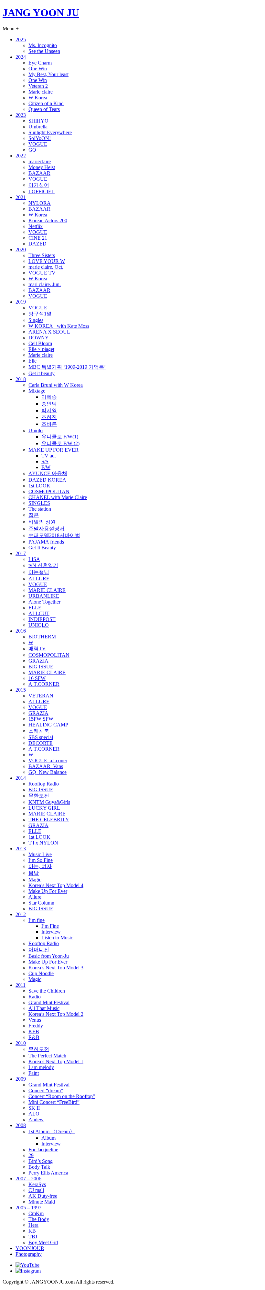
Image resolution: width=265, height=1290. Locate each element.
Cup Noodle (41, 973)
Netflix (35, 226)
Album (48, 1138)
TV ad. (48, 455)
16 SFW (37, 678)
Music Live (40, 854)
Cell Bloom (40, 343)
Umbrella (38, 126)
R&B (33, 1037)
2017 (21, 553)
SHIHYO (38, 121)
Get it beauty (41, 373)
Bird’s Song (40, 1161)
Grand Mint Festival (48, 1002)
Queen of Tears (44, 109)
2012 (21, 914)
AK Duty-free (42, 1196)
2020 (21, 249)
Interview (51, 932)
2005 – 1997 (28, 1207)
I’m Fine (50, 926)
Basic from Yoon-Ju (48, 956)
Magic (34, 879)
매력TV (37, 648)
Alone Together (44, 602)
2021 (21, 197)
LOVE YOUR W (46, 261)
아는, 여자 (40, 866)
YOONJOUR (30, 1248)
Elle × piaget (41, 349)
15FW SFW (40, 719)
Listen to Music (57, 937)
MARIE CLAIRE (47, 590)
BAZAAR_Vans (45, 766)
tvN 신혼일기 (43, 565)
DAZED (37, 243)
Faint (33, 1073)
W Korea (37, 97)
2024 (21, 57)
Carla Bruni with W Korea (55, 385)
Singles (35, 320)
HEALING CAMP (48, 724)
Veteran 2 (38, 86)
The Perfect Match (47, 1055)
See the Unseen (44, 51)
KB (32, 1231)
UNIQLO (38, 625)
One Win (37, 68)
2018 (21, 379)
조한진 (49, 417)
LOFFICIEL (41, 191)
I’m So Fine (40, 860)
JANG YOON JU (41, 12)
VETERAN (40, 695)
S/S (44, 461)
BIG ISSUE (40, 666)
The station (39, 509)
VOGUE (37, 144)
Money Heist (41, 167)
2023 (21, 115)
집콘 (33, 515)
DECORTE (40, 743)
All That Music (43, 1008)
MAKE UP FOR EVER (53, 450)
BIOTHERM (42, 636)
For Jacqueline (43, 1149)
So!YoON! (39, 138)
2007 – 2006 (28, 1178)
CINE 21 (37, 238)
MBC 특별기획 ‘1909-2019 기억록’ (67, 367)
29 (31, 1155)
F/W (45, 467)
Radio (34, 996)
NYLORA (39, 203)
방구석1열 (40, 313)
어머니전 (38, 949)
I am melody (41, 1067)
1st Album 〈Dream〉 (51, 1131)
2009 (21, 1079)
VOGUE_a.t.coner (47, 760)
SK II (34, 1108)
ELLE (34, 607)
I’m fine (36, 920)
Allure (34, 897)
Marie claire (40, 92)
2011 (21, 985)
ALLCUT (38, 613)
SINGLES (39, 503)
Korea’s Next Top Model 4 (55, 885)
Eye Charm (40, 62)
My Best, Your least (48, 74)
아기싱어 (38, 185)
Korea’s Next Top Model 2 (55, 1014)
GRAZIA (38, 661)
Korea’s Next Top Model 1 (55, 1061)
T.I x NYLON (43, 842)
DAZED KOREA (47, 480)
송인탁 (49, 403)
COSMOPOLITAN (48, 491)
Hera (33, 1225)
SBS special (40, 737)
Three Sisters (41, 255)
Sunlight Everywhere (50, 132)
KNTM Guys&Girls (49, 802)
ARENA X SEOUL (49, 332)
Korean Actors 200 (47, 220)
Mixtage (36, 391)
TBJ (32, 1236)
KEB (33, 1031)
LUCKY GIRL (44, 808)
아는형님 (38, 572)
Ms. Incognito (42, 45)
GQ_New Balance (47, 772)
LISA (34, 559)
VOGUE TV (42, 272)
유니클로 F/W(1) (59, 436)
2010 (21, 1043)
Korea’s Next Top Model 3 (55, 967)
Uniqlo (35, 430)
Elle (32, 361)
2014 (21, 778)
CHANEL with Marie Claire (57, 497)
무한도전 (38, 795)
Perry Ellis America (48, 1172)
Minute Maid (41, 1202)
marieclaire (39, 161)
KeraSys (37, 1184)
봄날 (33, 873)
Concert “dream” (45, 1090)
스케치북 (38, 731)
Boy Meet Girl (43, 1242)
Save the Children (46, 991)
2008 (21, 1125)
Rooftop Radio (43, 783)
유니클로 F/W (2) (60, 443)
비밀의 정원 (42, 522)
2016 (21, 631)
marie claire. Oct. (45, 267)
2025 (21, 39)
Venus (34, 1020)
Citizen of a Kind (46, 103)
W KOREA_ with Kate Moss (58, 326)
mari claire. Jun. (44, 284)
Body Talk (39, 1167)
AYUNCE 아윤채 (47, 473)
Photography (29, 1254)
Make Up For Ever (47, 891)
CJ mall (36, 1190)
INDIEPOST (42, 619)
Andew (36, 1119)
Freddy (35, 1025)
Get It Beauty (42, 547)
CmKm (36, 1213)
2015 (21, 690)
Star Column (41, 902)
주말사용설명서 (46, 528)
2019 (21, 302)
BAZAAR (39, 173)
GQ (32, 150)
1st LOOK (39, 485)
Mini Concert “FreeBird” (54, 1102)
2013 (21, 848)
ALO (33, 1113)
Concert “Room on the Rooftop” (61, 1096)
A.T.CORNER (43, 684)
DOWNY (38, 337)
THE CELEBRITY (48, 819)
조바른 (49, 424)
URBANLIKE (43, 596)
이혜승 (49, 397)
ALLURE (38, 578)
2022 (21, 155)
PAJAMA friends (46, 542)
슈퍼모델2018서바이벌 (54, 535)
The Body (38, 1219)
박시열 (49, 410)
